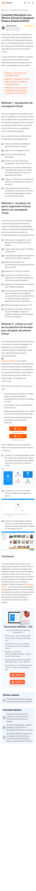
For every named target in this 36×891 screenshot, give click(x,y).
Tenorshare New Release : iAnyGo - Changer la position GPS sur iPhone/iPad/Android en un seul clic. (19, 727)
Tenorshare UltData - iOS (18, 626)
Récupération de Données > (19, 10)
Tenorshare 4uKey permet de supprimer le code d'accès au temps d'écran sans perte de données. (17, 717)
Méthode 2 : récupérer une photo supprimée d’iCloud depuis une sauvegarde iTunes (17, 81)
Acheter (19, 675)
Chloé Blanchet (11, 26)
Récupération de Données (13, 30)
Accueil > (6, 10)
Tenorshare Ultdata (8, 361)
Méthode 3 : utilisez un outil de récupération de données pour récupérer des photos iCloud (16, 90)
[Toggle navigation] (32, 2)
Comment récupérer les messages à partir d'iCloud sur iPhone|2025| (19, 700)
